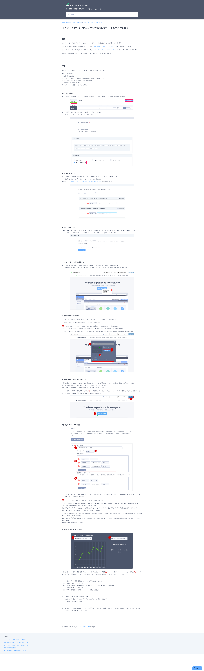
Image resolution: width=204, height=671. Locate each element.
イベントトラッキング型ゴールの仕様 (106, 50)
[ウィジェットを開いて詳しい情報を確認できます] (197, 668)
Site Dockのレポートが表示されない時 (15, 650)
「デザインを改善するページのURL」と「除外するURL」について (84, 181)
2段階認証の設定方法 (10, 648)
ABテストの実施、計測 (88, 22)
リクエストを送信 (85, 627)
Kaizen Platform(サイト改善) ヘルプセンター (72, 22)
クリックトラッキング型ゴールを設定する (16, 645)
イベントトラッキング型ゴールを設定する (105, 46)
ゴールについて (98, 22)
